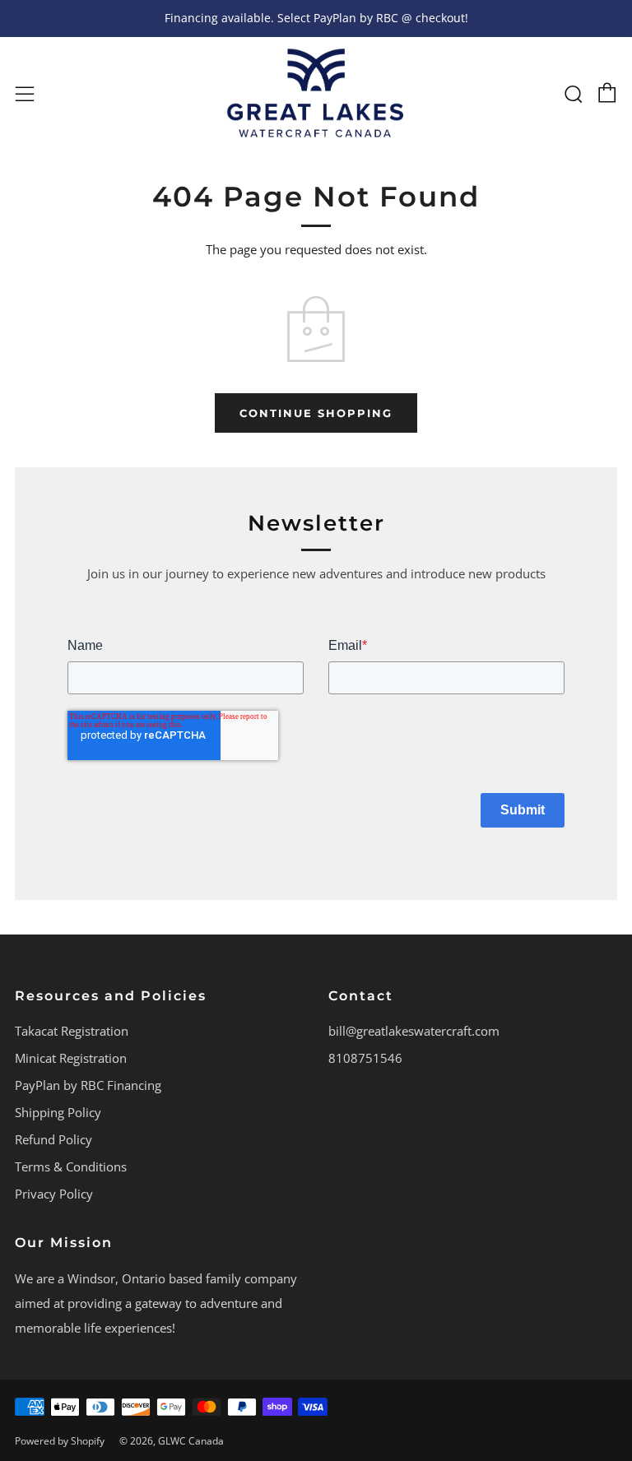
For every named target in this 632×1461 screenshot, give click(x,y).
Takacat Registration (71, 1031)
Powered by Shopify (60, 1441)
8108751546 (365, 1058)
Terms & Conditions (71, 1166)
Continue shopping (316, 413)
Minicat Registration (71, 1058)
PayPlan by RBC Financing (88, 1085)
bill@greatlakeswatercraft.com (414, 1031)
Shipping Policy (58, 1112)
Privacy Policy (54, 1193)
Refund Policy (53, 1139)
